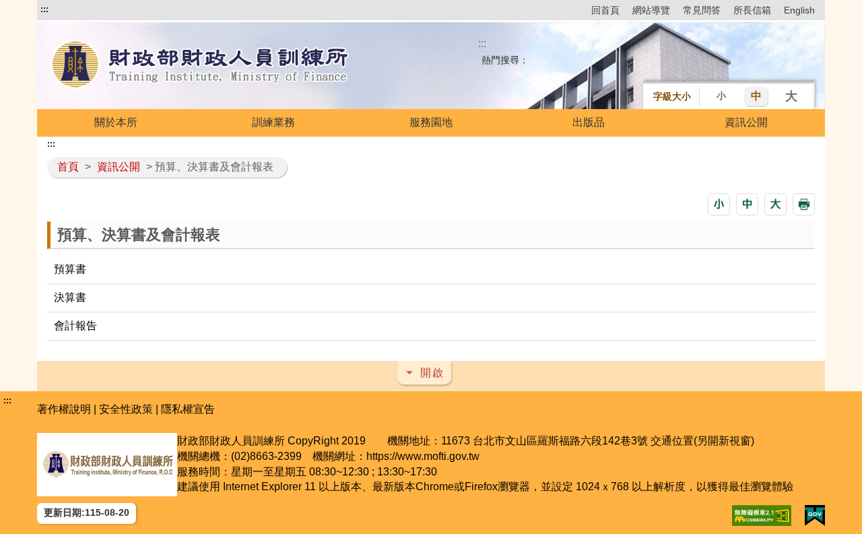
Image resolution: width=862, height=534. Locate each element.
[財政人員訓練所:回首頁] (200, 66)
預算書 (70, 269)
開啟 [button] (432, 372)
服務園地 (431, 122)
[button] (719, 204)
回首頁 (605, 10)
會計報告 (75, 325)
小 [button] (721, 95)
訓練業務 (273, 122)
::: (44, 9)
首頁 (68, 166)
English (799, 10)
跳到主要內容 (72, 9)
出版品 (588, 122)
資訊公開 (746, 122)
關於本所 (115, 122)
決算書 (70, 297)
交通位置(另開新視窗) (702, 440)
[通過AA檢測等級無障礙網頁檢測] (761, 515)
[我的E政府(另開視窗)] (815, 515)
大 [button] (791, 96)
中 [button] (756, 96)
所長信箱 (752, 10)
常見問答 (702, 10)
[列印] (804, 204)
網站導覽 (651, 10)
